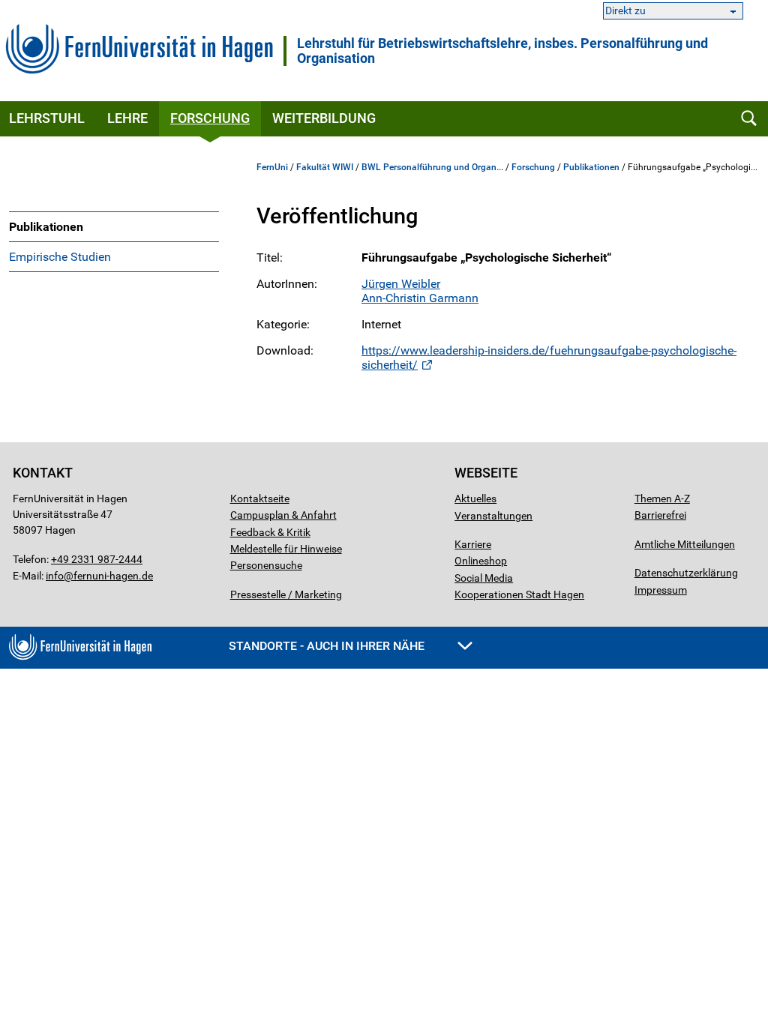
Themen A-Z (662, 499)
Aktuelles (475, 499)
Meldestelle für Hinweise (286, 549)
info (55, 576)
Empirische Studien (60, 257)
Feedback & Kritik (270, 532)
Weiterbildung (324, 118)
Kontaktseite (260, 499)
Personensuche (266, 565)
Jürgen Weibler (401, 284)
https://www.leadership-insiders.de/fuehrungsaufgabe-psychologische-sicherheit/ (549, 357)
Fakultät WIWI (324, 167)
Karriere (472, 544)
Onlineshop (480, 561)
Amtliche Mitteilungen (684, 544)
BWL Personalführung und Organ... (432, 167)
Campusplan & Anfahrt (283, 515)
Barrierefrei (660, 515)
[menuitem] (114, 226)
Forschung (210, 118)
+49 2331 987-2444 (96, 559)
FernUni (272, 167)
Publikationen (46, 227)
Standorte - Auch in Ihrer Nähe (328, 646)
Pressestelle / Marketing (286, 594)
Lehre (127, 118)
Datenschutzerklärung (686, 573)
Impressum (660, 590)
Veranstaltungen (493, 516)
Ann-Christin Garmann (420, 298)
